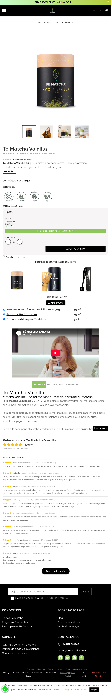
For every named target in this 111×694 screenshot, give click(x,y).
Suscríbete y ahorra (69, 622)
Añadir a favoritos (16, 257)
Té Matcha (48, 23)
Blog (60, 618)
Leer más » (100, 428)
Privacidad (41, 669)
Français (67, 676)
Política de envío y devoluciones (20, 648)
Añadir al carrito (75, 249)
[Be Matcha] (48, 10)
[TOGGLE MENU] (4, 10)
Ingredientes (71, 385)
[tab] (39, 384)
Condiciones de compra (76, 669)
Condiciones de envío (14, 653)
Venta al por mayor (69, 626)
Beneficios (52, 385)
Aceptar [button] (94, 690)
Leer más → (9, 171)
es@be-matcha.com (74, 650)
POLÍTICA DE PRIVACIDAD (54, 598)
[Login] (100, 10)
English (71, 673)
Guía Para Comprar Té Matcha (19, 644)
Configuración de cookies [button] (74, 689)
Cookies (30, 669)
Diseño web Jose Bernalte (98, 674)
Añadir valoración (56, 571)
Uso (61, 385)
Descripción (39, 385)
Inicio (40, 23)
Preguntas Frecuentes (15, 622)
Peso (7, 219)
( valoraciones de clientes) (22, 159)
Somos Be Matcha (12, 618)
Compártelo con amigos (16, 180)
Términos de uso (55, 669)
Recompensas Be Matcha (17, 626)
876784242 (72, 644)
